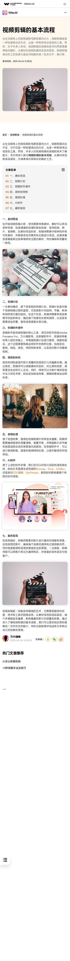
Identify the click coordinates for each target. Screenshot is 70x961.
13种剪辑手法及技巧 (14, 668)
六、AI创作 (16, 202)
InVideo (60, 468)
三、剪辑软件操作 (20, 186)
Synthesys (32, 472)
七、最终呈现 (17, 208)
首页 (4, 135)
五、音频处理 (17, 197)
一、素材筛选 (17, 175)
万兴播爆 (18, 472)
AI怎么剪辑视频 (11, 661)
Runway (40, 468)
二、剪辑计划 (17, 181)
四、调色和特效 (19, 192)
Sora (50, 468)
